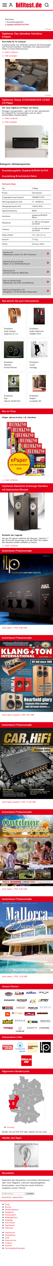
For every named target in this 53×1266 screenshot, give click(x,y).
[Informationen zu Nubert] (7, 1022)
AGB (7, 1237)
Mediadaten (10, 1235)
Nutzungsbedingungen (15, 1248)
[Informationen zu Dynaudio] (9, 1000)
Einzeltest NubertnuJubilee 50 (35, 398)
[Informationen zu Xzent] (32, 1028)
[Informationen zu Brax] (43, 993)
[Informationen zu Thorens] (8, 1028)
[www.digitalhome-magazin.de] (7, 1052)
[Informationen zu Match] (17, 1013)
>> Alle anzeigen (9, 55)
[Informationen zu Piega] (20, 1021)
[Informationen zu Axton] (31, 993)
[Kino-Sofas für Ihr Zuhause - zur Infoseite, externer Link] (26, 75)
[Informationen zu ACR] (8, 994)
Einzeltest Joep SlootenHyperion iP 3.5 (11, 331)
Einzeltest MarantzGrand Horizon (10, 365)
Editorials (9, 1228)
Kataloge (9, 1220)
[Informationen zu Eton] (43, 1000)
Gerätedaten (10, 1215)
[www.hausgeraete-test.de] (20, 1052)
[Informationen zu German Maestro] (7, 1008)
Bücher (8, 1207)
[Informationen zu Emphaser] (22, 1001)
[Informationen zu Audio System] (19, 994)
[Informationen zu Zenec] (44, 1028)
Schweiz (10, 1127)
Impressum (10, 1232)
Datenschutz (10, 1240)
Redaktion (9, 1212)
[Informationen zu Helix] (32, 1008)
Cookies (8, 1243)
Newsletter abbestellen (12, 1197)
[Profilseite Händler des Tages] (26, 1155)
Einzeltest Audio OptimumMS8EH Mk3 (36, 331)
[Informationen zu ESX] (32, 1002)
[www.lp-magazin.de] (45, 1052)
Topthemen (10, 1225)
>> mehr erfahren (10, 480)
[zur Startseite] (29, 5)
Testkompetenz (11, 1209)
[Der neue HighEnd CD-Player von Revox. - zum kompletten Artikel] (26, 141)
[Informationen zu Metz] (30, 1014)
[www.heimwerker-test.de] (32, 1052)
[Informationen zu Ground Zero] (20, 1008)
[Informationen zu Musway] (42, 1013)
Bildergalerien (11, 1217)
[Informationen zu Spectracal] (45, 1021)
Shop (7, 1204)
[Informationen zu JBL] (7, 1015)
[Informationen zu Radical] (32, 1022)
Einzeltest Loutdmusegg (33, 365)
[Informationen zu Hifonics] (45, 1008)
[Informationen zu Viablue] (20, 1029)
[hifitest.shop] (26, 1065)
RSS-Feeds (10, 1222)
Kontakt (8, 1245)
